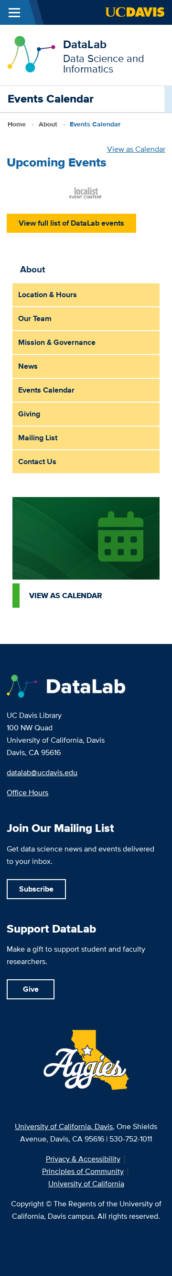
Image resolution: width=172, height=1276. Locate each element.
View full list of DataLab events (71, 223)
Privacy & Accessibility (83, 1159)
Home (17, 124)
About (48, 124)
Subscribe (36, 888)
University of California (86, 1184)
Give (31, 989)
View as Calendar (136, 149)
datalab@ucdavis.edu (42, 772)
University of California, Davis (64, 1126)
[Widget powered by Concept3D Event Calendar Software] (86, 192)
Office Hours (27, 792)
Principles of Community (83, 1171)
